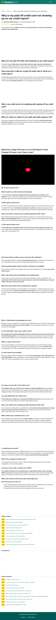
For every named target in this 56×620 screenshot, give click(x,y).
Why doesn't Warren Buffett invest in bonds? (16, 604)
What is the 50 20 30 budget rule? (14, 527)
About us (23, 617)
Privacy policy (31, 617)
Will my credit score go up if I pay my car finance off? (18, 593)
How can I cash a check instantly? (14, 541)
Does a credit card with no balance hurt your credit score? (19, 599)
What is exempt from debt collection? (14, 522)
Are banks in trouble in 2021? (12, 579)
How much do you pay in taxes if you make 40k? (17, 525)
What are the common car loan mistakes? (15, 601)
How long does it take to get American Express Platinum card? (20, 544)
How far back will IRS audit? (12, 585)
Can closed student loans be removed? (15, 588)
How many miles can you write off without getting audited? (19, 533)
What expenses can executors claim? (14, 530)
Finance (9, 11)
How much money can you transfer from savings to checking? (20, 582)
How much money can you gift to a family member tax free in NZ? (21, 519)
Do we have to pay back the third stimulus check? (17, 539)
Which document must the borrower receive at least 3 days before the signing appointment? (27, 596)
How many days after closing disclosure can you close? (18, 590)
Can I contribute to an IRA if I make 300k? (15, 536)
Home (3, 11)
